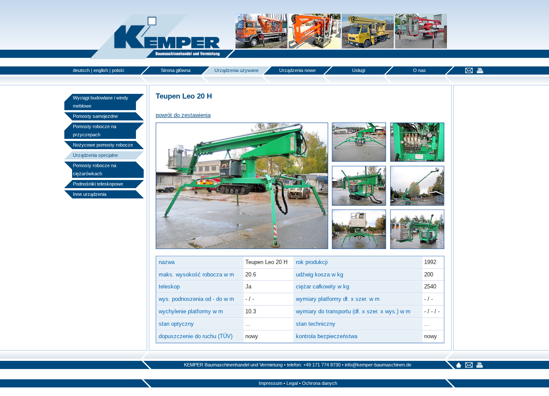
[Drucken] (478, 71)
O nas (419, 70)
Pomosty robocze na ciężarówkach (94, 169)
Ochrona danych (319, 383)
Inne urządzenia (89, 194)
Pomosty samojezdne (95, 116)
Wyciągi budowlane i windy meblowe (100, 101)
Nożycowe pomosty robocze (103, 144)
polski (118, 70)
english (101, 70)
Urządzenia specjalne (95, 155)
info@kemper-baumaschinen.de (378, 364)
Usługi (358, 70)
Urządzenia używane (236, 70)
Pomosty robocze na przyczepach (94, 130)
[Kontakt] (468, 71)
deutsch (81, 70)
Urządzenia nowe (297, 70)
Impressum (270, 383)
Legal (292, 383)
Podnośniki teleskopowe (98, 183)
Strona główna (175, 70)
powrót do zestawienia (183, 115)
